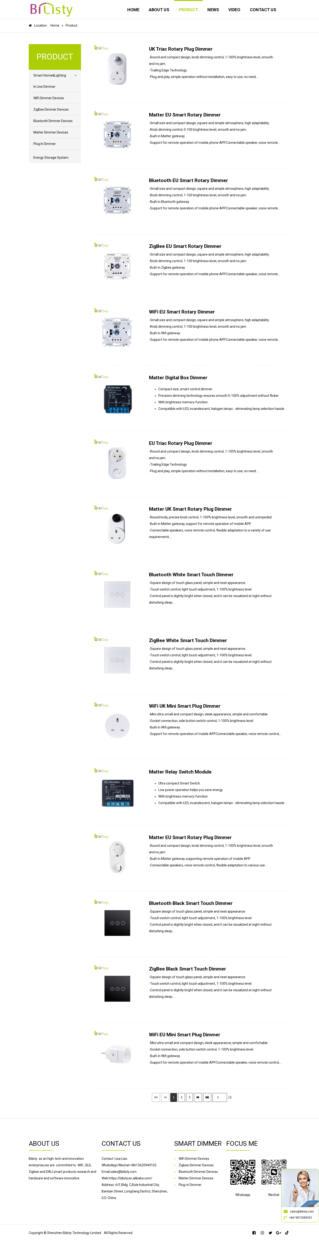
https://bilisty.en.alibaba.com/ (130, 1178)
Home (133, 9)
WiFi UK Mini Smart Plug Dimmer (184, 706)
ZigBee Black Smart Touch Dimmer (187, 969)
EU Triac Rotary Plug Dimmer (180, 443)
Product (188, 9)
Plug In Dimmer (44, 144)
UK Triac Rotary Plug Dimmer (181, 49)
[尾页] (207, 1097)
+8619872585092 (300, 1217)
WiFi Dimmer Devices (48, 98)
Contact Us (263, 9)
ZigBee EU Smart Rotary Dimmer (185, 246)
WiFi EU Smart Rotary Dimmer (182, 312)
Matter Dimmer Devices (50, 132)
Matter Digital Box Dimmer (178, 377)
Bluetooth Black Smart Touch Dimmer (191, 903)
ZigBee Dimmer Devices (51, 109)
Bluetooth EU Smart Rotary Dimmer (188, 180)
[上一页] (165, 1097)
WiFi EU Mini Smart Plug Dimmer (184, 1034)
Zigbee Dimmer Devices (196, 1165)
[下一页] (198, 1097)
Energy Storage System (50, 157)
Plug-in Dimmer (190, 1185)
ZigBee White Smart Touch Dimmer (188, 640)
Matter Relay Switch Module (180, 772)
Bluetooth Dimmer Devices (53, 121)
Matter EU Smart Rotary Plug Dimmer (190, 837)
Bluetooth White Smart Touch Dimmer (191, 574)
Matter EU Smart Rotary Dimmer (185, 115)
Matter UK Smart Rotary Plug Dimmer (190, 509)
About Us (159, 9)
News (213, 9)
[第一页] (156, 1097)
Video (234, 9)
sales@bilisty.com (302, 1211)
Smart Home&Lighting (49, 75)
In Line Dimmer (44, 86)
